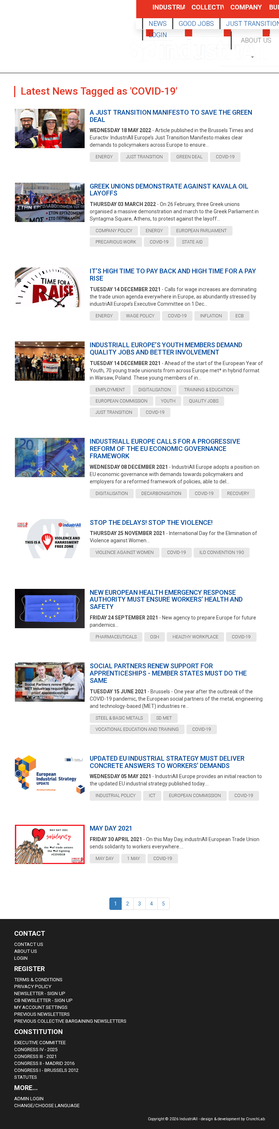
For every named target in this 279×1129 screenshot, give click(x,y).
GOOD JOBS (196, 23)
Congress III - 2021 (35, 1056)
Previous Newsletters (42, 1014)
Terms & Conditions (38, 979)
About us (25, 951)
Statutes (25, 1077)
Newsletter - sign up (39, 993)
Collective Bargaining (199, 10)
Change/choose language (47, 1105)
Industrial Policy (161, 10)
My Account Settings (41, 1007)
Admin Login (29, 1098)
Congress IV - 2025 (35, 1049)
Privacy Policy (32, 986)
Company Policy (238, 10)
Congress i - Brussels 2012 (46, 1070)
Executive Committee (40, 1042)
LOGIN (158, 35)
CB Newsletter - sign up (43, 1000)
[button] (253, 56)
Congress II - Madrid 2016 (44, 1063)
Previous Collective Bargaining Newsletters (70, 1021)
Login (21, 958)
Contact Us (28, 944)
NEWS (158, 23)
